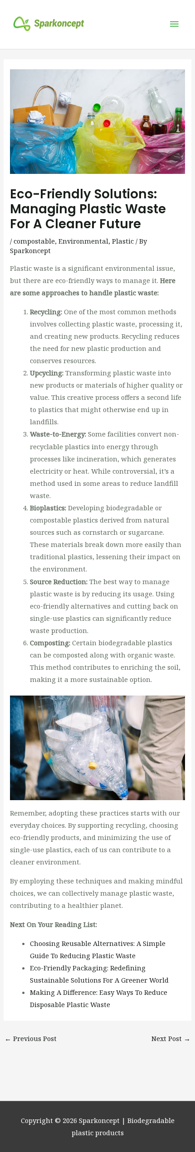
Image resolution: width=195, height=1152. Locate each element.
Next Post (170, 1038)
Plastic (123, 240)
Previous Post (31, 1038)
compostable (34, 240)
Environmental (83, 240)
